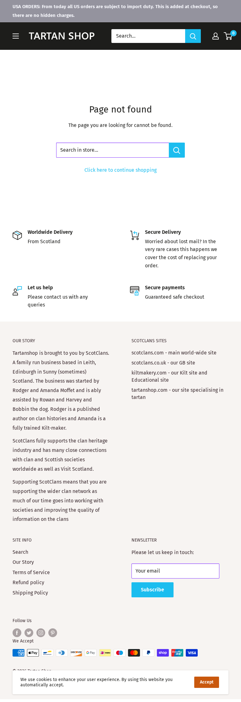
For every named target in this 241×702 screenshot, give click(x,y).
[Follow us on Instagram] (40, 632)
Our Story (23, 562)
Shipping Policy (30, 593)
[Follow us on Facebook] (17, 632)
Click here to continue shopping (120, 170)
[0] (228, 36)
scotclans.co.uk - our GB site (163, 363)
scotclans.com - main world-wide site (174, 353)
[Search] (193, 36)
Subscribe (152, 590)
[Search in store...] (177, 150)
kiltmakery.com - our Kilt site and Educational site (169, 376)
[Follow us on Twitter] (28, 632)
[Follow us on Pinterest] (52, 632)
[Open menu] (16, 36)
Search (20, 552)
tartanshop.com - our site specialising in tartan (177, 393)
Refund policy (28, 582)
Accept (206, 682)
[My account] (215, 36)
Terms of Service (31, 572)
